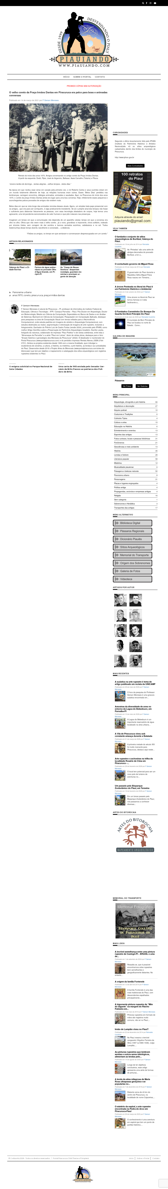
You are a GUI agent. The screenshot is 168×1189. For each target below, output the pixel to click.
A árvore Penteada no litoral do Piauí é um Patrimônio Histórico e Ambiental (134, 287)
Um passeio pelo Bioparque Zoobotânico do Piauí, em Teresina (132, 787)
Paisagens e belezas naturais (126, 471)
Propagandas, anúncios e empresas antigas (132, 491)
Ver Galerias (142, 386)
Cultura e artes (120, 422)
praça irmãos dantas (54, 295)
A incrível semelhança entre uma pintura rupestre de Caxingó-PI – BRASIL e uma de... (135, 954)
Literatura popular (121, 459)
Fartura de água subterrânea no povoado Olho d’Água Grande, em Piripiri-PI (45, 270)
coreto (27, 295)
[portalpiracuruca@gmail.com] (155, 2)
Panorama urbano (22, 292)
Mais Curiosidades (135, 165)
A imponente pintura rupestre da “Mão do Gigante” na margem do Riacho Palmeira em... (134, 1006)
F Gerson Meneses (51, 100)
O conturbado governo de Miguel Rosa (134, 263)
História (117, 450)
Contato (100, 77)
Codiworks (15, 1158)
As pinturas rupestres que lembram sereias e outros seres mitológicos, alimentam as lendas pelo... (132, 1054)
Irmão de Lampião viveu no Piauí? (132, 1029)
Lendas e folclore (121, 454)
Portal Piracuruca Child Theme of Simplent (71, 1158)
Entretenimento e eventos (125, 430)
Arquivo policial (120, 410)
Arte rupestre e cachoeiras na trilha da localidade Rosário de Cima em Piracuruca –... (134, 761)
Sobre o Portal (82, 77)
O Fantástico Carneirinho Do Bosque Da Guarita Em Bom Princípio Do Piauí (135, 312)
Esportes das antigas (123, 434)
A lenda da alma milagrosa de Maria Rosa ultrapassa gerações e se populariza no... (132, 1081)
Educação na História (123, 426)
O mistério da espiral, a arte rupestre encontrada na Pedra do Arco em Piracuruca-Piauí (133, 1109)
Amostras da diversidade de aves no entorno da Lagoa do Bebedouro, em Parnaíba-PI (133, 709)
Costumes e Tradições (123, 414)
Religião (117, 495)
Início (66, 77)
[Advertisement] (135, 109)
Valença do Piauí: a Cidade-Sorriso (19, 268)
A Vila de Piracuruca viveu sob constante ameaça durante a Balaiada (133, 734)
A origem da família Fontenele (129, 981)
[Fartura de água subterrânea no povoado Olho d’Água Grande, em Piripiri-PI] (45, 257)
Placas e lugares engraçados (126, 483)
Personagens (119, 479)
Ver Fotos (127, 386)
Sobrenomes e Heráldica (124, 503)
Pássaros (119, 380)
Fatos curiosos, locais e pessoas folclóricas (132, 438)
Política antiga (120, 487)
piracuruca (37, 295)
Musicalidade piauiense (124, 467)
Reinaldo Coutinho (148, 317)
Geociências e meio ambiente (126, 446)
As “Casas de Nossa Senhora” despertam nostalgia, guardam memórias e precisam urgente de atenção (71, 272)
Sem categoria (120, 499)
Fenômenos (119, 442)
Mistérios (118, 463)
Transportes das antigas (124, 507)
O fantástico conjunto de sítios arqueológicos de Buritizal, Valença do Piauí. (134, 239)
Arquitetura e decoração (124, 406)
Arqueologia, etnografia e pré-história (129, 402)
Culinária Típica (120, 418)
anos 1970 (17, 295)
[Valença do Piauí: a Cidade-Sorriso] (20, 257)
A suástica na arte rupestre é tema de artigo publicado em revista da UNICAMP (135, 683)
